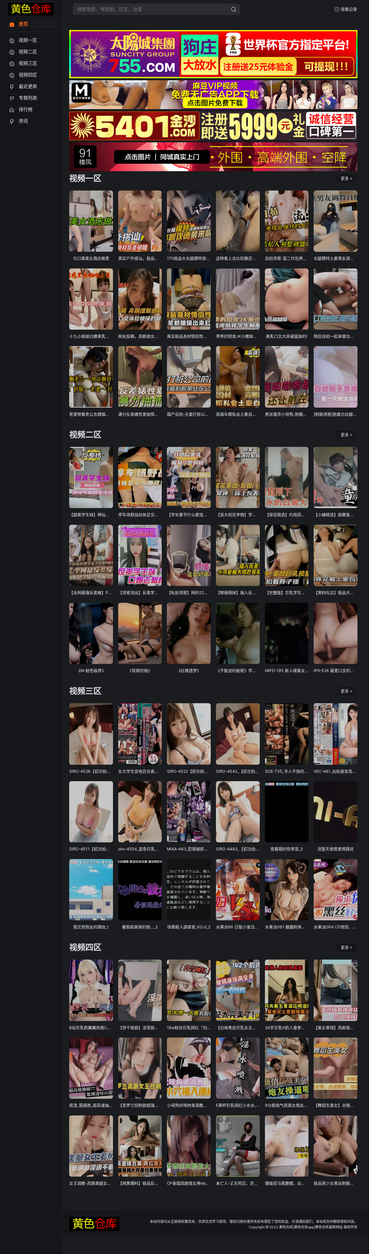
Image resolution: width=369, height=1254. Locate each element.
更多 (345, 178)
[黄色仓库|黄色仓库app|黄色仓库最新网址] (31, 9)
